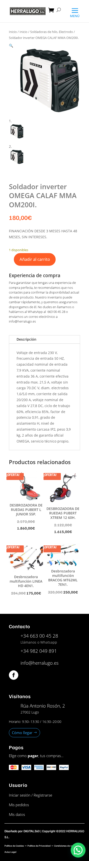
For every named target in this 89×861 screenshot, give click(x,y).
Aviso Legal (10, 851)
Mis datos (17, 814)
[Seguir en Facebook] (13, 675)
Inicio (13, 32)
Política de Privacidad (39, 845)
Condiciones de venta (65, 845)
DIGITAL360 (31, 831)
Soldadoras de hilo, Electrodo (51, 32)
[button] (11, 45)
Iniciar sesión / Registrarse (30, 795)
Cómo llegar (22, 732)
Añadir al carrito (35, 259)
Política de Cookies (14, 845)
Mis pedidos (19, 804)
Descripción (26, 339)
